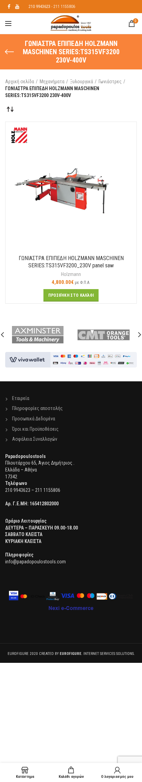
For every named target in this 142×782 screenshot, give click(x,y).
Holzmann (71, 274)
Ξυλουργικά (81, 81)
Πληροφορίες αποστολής (37, 408)
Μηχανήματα (52, 81)
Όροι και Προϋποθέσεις (35, 429)
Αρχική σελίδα (19, 81)
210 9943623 (39, 6)
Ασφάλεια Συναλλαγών (34, 439)
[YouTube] (17, 6)
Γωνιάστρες (110, 81)
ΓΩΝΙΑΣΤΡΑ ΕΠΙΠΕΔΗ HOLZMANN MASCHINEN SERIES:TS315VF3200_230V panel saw (71, 262)
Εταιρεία (20, 398)
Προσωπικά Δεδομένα (33, 418)
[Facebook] (9, 6)
